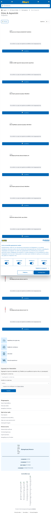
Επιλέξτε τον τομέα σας (6, 380)
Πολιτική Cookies (5, 405)
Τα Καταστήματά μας (5, 432)
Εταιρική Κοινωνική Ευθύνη (7, 417)
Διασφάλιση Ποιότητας (6, 408)
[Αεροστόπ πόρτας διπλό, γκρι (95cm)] (5, 217)
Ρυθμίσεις (25, 272)
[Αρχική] (25, 2)
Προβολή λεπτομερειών (41, 268)
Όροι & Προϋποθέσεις (6, 403)
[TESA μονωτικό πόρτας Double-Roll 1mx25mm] (5, 31)
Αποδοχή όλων (41, 272)
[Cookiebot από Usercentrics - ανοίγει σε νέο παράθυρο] (43, 241)
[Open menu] (2, 2)
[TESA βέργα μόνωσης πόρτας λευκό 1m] (5, 309)
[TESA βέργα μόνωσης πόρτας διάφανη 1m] (5, 155)
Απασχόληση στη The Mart (7, 437)
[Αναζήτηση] (2, 5)
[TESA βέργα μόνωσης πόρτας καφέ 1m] (5, 278)
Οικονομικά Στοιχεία (5, 422)
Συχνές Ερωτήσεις (5, 434)
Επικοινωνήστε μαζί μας (6, 429)
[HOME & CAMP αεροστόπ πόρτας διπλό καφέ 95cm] (5, 62)
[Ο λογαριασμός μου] (38, 2)
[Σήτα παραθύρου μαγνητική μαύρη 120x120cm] (5, 124)
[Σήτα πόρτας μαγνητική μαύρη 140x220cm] (5, 93)
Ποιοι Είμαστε (4, 415)
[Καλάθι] (49, 2)
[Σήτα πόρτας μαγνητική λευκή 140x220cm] (5, 186)
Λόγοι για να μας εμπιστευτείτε (8, 420)
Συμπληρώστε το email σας (7, 373)
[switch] (19, 263)
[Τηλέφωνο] (12, 2)
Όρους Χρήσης (20, 386)
